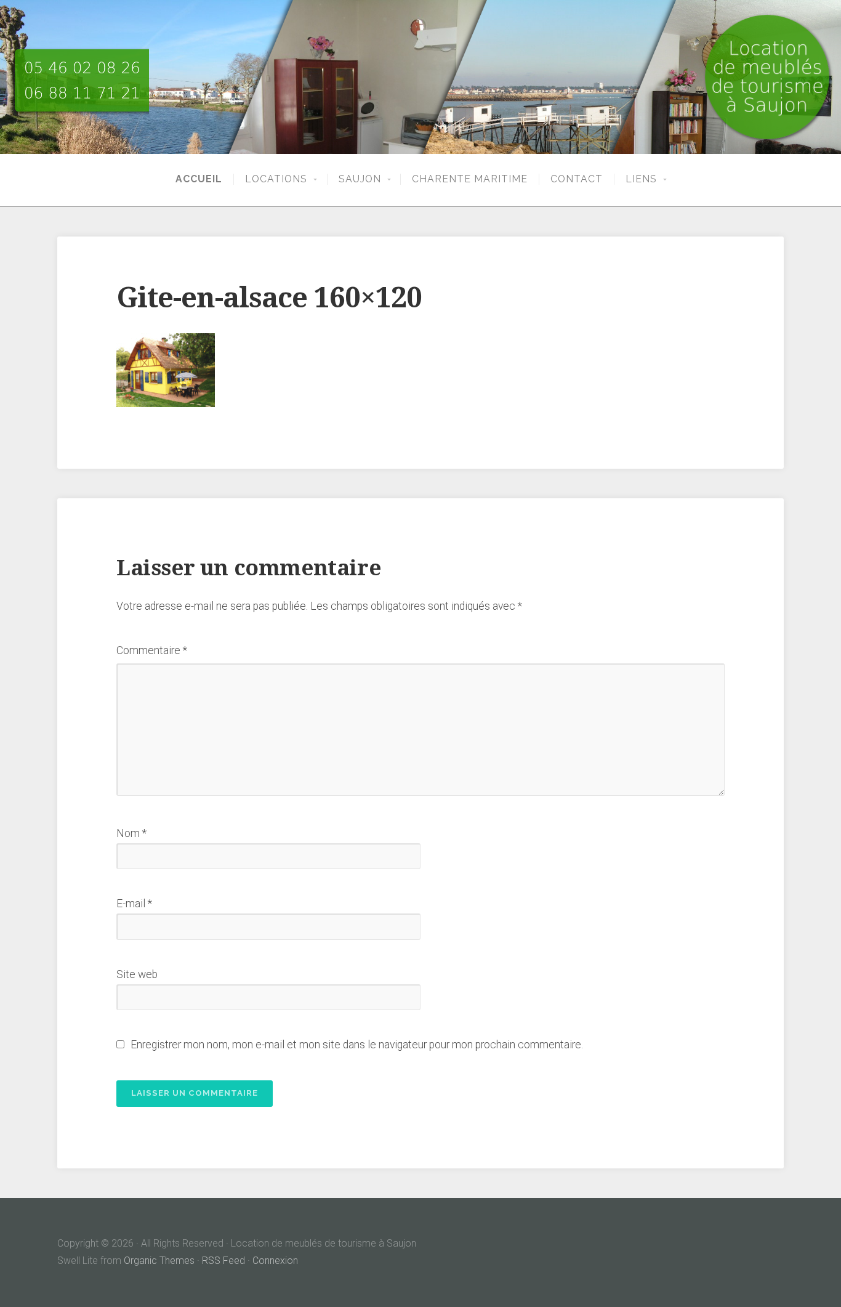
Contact (576, 179)
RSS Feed (223, 1260)
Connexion (275, 1260)
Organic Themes (159, 1260)
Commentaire (151, 650)
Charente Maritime (470, 179)
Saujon (360, 179)
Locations (276, 179)
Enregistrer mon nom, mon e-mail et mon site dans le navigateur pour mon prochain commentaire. (357, 1044)
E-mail (134, 903)
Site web (137, 974)
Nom (131, 833)
